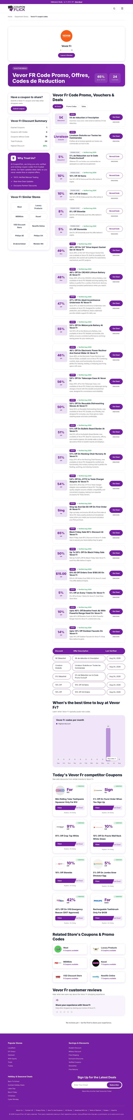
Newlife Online (38, 226)
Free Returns (73, 1069)
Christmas (11, 1096)
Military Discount (75, 1051)
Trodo (10, 1062)
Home (10, 17)
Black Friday (12, 1092)
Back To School (13, 1081)
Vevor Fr (67, 46)
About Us (19, 1110)
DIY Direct (11, 1051)
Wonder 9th (38, 244)
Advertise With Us (81, 1110)
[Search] (114, 8)
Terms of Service (95, 1110)
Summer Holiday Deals (16, 1085)
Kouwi (38, 216)
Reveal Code (114, 156)
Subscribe (114, 1085)
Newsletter (73, 1066)
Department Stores (21, 17)
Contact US (29, 1110)
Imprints (114, 1110)
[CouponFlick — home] (16, 8)
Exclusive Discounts (76, 1059)
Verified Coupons (75, 1062)
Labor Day (11, 1088)
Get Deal (116, 117)
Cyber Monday (13, 1099)
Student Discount (75, 1048)
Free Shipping (74, 1055)
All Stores (68, 1110)
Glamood (11, 1055)
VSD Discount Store (19, 226)
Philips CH (38, 236)
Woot (19, 207)
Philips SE (19, 236)
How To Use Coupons (55, 1110)
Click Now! (78, 2)
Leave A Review (66, 55)
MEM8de (19, 216)
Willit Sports (12, 1059)
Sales (84, 106)
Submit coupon (18, 109)
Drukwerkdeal (19, 244)
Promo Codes (71, 106)
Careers (106, 1110)
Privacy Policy (40, 1110)
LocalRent (11, 1048)
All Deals (58, 106)
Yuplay (10, 1066)
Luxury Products (38, 206)
